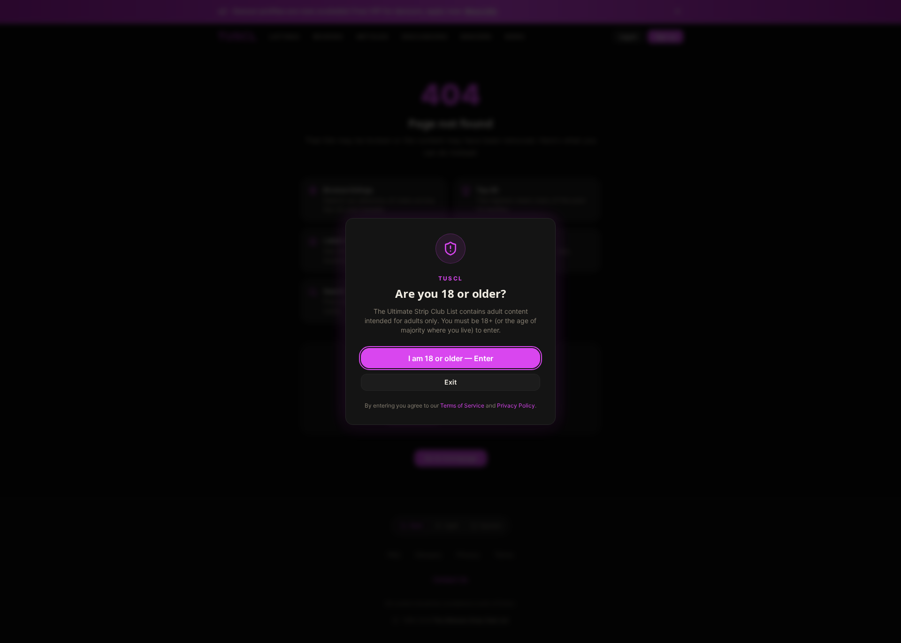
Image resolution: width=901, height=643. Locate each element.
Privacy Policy (516, 405)
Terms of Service (462, 405)
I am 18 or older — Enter (450, 358)
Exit (450, 382)
